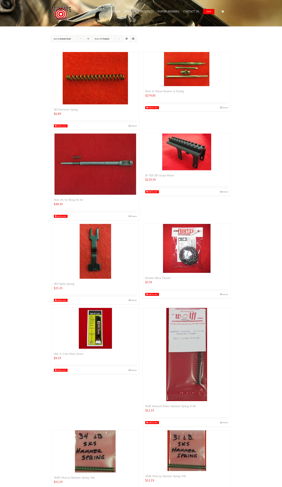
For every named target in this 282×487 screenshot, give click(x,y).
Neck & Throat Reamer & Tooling (164, 91)
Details (134, 126)
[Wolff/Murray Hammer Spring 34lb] (95, 451)
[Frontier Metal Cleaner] (187, 248)
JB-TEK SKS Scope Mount (159, 175)
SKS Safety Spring (64, 283)
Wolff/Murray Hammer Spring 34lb (74, 477)
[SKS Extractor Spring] (95, 78)
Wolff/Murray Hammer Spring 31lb (165, 476)
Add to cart (61, 126)
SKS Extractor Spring (66, 109)
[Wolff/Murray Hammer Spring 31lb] (187, 450)
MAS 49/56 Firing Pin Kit (68, 199)
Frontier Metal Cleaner (158, 278)
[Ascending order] (88, 38)
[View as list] (133, 39)
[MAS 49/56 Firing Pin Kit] (95, 164)
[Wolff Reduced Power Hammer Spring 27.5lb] (187, 354)
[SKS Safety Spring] (95, 251)
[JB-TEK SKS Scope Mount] (187, 152)
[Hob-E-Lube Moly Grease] (95, 328)
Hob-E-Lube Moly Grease (69, 353)
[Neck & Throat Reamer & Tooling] (187, 69)
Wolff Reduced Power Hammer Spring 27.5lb (170, 406)
